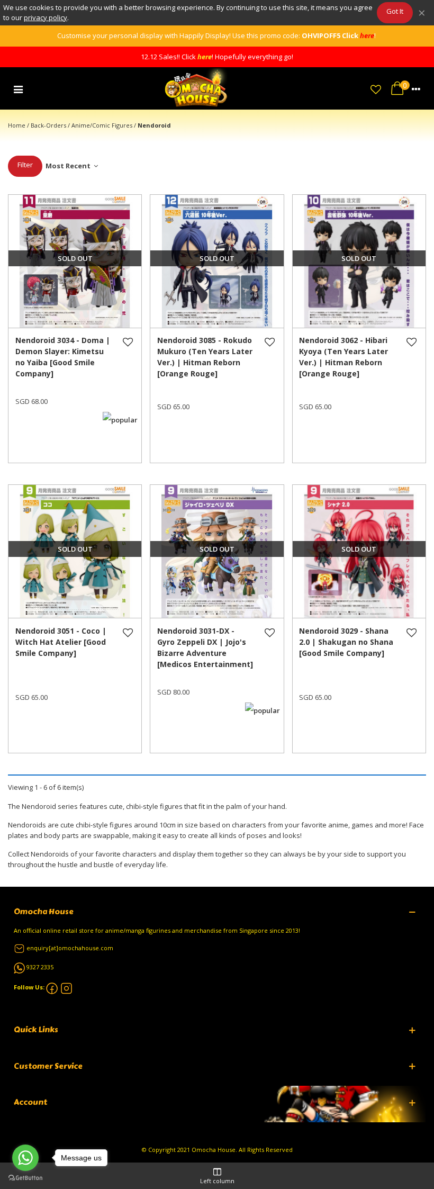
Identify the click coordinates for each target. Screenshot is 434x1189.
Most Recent (69, 165)
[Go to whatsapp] (25, 1158)
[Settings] (416, 88)
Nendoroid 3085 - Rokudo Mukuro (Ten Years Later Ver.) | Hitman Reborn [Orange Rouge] (204, 357)
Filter (25, 164)
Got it (394, 11)
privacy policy (45, 17)
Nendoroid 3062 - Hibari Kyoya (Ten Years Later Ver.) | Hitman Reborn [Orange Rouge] (343, 357)
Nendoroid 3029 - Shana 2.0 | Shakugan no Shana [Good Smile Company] (346, 642)
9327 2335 (39, 967)
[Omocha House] (197, 88)
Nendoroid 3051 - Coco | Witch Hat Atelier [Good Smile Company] (60, 642)
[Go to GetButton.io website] (25, 1178)
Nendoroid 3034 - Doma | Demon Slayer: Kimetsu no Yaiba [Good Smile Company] (62, 357)
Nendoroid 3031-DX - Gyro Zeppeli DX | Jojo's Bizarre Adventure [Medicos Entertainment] (205, 647)
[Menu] (18, 88)
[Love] (128, 357)
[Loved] (376, 88)
